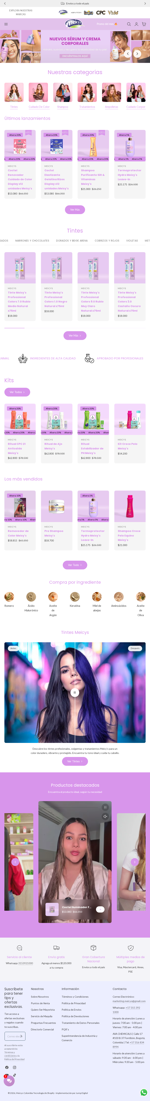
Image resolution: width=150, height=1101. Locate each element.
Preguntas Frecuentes (43, 1022)
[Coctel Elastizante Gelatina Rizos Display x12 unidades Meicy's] (56, 145)
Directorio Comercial (42, 1029)
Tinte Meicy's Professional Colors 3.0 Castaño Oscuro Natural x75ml (129, 302)
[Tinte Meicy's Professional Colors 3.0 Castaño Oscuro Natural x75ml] (129, 267)
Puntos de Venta (40, 1003)
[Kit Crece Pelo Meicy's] (130, 419)
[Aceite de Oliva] (141, 597)
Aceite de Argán (53, 610)
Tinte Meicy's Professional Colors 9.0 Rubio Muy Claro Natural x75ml (92, 302)
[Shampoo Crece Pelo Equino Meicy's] (130, 506)
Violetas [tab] (132, 240)
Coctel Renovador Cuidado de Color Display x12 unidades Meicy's (20, 179)
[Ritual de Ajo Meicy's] (56, 419)
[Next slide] (135, 862)
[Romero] (9, 597)
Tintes (14, 106)
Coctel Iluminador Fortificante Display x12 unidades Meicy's (77, 907)
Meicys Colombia (24, 1093)
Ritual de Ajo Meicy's (53, 446)
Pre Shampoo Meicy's (53, 533)
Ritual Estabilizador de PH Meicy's (92, 448)
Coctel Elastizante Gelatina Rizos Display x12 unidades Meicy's (56, 179)
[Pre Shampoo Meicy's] (56, 506)
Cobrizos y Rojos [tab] (107, 240)
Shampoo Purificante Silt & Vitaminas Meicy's (93, 177)
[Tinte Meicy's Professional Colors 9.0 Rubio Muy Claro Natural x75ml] (93, 267)
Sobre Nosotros (40, 996)
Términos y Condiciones (75, 996)
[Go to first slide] (137, 54)
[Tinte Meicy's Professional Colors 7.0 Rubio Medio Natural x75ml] (20, 267)
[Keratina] (75, 597)
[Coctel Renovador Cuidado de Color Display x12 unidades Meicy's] (20, 145)
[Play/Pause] (105, 807)
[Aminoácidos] (119, 597)
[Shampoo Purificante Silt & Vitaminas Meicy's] (93, 145)
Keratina (75, 605)
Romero (9, 605)
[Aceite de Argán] (53, 597)
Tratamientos (87, 106)
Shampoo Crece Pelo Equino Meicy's (129, 535)
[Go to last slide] (15, 862)
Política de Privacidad (14, 1059)
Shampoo (62, 106)
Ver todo (73, 565)
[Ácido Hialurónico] (31, 597)
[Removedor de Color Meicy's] (20, 506)
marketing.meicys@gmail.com (129, 1001)
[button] (6, 24)
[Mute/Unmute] (105, 816)
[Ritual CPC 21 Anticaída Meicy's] (20, 419)
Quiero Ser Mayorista (43, 1009)
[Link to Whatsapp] (144, 1092)
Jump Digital (82, 1093)
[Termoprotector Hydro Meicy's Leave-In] (130, 145)
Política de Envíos (71, 1009)
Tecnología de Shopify (43, 1093)
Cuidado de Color (39, 106)
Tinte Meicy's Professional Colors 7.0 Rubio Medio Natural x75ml (19, 302)
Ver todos (16, 392)
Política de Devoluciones (75, 1016)
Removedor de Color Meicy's (18, 533)
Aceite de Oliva (141, 610)
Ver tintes (73, 761)
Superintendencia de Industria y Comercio (79, 1038)
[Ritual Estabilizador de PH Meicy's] (93, 419)
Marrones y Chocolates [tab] (32, 240)
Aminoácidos (118, 605)
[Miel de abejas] (97, 597)
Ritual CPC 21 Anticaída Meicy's (17, 448)
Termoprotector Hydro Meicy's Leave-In (129, 175)
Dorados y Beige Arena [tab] (72, 240)
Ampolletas (111, 106)
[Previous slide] (128, 54)
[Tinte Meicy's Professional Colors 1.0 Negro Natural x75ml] (56, 267)
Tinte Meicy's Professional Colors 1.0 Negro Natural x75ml (55, 299)
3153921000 (25, 963)
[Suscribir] (21, 1036)
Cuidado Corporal (136, 106)
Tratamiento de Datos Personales (81, 1022)
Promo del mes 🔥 (107, 24)
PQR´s (65, 1029)
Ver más (75, 209)
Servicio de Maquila (41, 1016)
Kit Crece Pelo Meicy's (127, 446)
